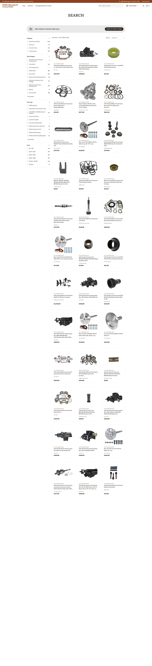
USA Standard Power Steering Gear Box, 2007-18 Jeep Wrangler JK (63, 449)
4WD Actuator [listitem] (33, 105)
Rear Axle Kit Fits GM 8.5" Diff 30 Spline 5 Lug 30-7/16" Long (88, 142)
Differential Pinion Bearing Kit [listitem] (37, 135)
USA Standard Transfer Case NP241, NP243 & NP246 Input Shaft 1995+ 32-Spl (113, 297)
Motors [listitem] (31, 89)
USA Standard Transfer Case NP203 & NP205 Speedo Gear (113, 66)
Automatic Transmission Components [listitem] (36, 60)
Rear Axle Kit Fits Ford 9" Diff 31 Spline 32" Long (112, 449)
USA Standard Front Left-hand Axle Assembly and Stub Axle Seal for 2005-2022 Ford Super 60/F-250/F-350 (63, 487)
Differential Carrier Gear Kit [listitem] (37, 126)
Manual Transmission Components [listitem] (35, 85)
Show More (30, 96)
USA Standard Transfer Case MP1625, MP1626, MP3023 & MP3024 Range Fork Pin (87, 412)
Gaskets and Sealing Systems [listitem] (37, 77)
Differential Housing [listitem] (34, 132)
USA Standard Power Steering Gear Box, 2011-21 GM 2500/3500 (88, 449)
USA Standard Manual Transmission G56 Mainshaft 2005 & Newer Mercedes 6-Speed (63, 220)
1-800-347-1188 (135, 1)
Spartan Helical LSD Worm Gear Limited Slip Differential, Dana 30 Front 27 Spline (87, 105)
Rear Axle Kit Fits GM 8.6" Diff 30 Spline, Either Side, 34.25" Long (88, 334)
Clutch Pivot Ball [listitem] (33, 119)
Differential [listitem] (32, 70)
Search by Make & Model (114, 29)
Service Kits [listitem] (32, 92)
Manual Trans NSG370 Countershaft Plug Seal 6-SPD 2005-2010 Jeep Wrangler (113, 182)
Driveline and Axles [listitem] (34, 41)
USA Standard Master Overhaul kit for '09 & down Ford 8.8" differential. (63, 66)
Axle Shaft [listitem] (32, 64)
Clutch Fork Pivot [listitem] (34, 116)
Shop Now (30, 1)
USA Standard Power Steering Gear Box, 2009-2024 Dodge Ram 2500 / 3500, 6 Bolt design (88, 67)
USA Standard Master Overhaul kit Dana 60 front (63, 411)
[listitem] (38, 148)
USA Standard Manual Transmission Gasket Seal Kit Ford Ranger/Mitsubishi (63, 105)
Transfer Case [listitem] (33, 48)
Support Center (146, 1)
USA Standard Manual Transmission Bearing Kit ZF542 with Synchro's (113, 219)
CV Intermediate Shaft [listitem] (35, 123)
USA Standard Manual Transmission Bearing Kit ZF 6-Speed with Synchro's (113, 105)
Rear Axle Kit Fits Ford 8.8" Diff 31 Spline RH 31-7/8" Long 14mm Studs (63, 257)
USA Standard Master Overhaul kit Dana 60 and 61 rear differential (63, 372)
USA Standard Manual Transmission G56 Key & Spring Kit (113, 486)
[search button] (100, 5)
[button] (24, 5)
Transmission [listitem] (33, 51)
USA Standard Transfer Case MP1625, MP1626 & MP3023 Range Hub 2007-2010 (88, 258)
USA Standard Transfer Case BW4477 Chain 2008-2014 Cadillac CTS (63, 143)
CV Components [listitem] (33, 67)
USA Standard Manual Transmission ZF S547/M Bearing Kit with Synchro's (88, 373)
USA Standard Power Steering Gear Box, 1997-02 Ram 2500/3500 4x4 (88, 296)
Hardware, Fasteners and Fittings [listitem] (36, 81)
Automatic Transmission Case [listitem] (37, 108)
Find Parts (30, 5)
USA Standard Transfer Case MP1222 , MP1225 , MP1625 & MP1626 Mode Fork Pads (112, 373)
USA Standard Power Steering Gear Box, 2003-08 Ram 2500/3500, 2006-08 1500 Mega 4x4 (113, 412)
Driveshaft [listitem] (32, 74)
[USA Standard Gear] (10, 6)
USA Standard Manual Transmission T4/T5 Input (88, 219)
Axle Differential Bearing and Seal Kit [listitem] (37, 112)
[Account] (143, 6)
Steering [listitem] (31, 44)
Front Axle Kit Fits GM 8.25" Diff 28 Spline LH (113, 334)
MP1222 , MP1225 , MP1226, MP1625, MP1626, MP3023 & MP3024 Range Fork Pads (62, 182)
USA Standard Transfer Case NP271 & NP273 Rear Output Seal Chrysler (113, 257)
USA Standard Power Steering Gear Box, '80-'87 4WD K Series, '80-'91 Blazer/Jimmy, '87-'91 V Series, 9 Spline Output (88, 487)
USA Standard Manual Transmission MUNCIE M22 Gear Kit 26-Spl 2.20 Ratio (113, 143)
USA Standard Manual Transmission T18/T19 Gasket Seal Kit (88, 181)
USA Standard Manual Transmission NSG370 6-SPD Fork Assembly (63, 296)
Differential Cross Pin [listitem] (35, 129)
